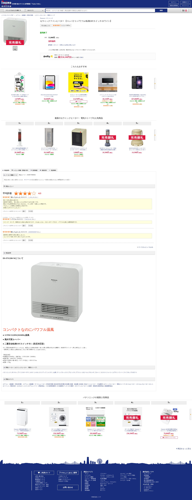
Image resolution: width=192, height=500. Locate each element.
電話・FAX (103, 485)
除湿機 (67, 384)
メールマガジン (148, 486)
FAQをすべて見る (63, 481)
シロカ (36, 372)
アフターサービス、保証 (42, 486)
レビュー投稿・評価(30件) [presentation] (21, 170)
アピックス (72, 372)
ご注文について (62, 476)
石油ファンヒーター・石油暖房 (93, 384)
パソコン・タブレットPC (107, 477)
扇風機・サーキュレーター (37, 384)
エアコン (25, 384)
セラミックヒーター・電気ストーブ (45, 15)
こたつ (25, 386)
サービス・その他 (125, 480)
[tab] (5, 170)
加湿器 (81, 384)
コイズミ (50, 372)
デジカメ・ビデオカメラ (107, 475)
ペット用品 (123, 477)
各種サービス (38, 487)
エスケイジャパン (106, 372)
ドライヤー (103, 473)
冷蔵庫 (86, 482)
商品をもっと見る (184, 449)
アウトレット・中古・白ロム (128, 478)
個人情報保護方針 (149, 480)
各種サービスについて (64, 479)
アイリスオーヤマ (23, 372)
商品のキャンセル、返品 (42, 484)
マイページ (185, 5)
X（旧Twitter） (148, 487)
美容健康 (87, 490)
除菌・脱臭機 (74, 384)
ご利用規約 (147, 477)
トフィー (120, 372)
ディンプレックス (62, 372)
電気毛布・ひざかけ (16, 386)
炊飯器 (86, 483)
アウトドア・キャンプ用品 (127, 475)
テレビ (86, 473)
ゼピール (85, 372)
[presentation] (5, 170)
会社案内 (146, 478)
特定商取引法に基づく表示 (151, 482)
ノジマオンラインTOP (7, 15)
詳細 (81, 57)
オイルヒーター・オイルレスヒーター (137, 384)
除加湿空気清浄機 (59, 384)
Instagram (146, 489)
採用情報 (146, 475)
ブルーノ (97, 372)
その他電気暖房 (51, 386)
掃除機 (86, 488)
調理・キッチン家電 (90, 480)
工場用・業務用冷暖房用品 (96, 386)
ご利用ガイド (185, 2)
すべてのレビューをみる (145, 247)
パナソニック (7, 372)
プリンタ (102, 480)
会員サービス (38, 489)
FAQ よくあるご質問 (69, 473)
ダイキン (14, 372)
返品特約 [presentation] (53, 170)
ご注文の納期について (41, 482)
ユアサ (115, 372)
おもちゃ (102, 488)
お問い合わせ (68, 487)
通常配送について (40, 479)
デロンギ (91, 372)
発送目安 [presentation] (44, 170)
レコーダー (88, 475)
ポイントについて (63, 477)
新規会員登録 (174, 5)
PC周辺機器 (103, 478)
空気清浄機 (49, 384)
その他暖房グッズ (62, 386)
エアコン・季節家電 (90, 478)
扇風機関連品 (109, 386)
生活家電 (87, 485)
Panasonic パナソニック (46, 18)
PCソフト (102, 490)
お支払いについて (40, 477)
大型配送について (40, 481)
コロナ (31, 372)
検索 (161, 10)
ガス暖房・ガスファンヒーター (77, 386)
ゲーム (102, 487)
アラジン (78, 372)
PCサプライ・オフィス (106, 483)
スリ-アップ (42, 372)
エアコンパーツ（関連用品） (36, 386)
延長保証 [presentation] (35, 170)
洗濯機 (86, 487)
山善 (54, 372)
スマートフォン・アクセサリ (108, 482)
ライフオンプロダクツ (130, 372)
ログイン (173, 2)
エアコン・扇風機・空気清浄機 (24, 15)
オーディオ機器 (89, 477)
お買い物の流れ (39, 476)
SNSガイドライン (148, 490)
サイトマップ (147, 473)
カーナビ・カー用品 (125, 473)
